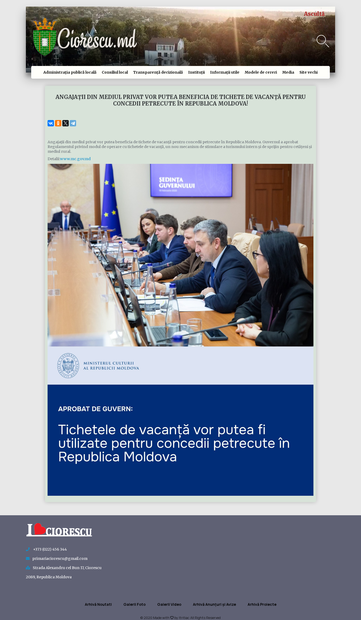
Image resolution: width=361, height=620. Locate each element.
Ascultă (314, 14)
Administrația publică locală (69, 72)
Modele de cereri (261, 72)
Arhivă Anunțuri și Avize (214, 604)
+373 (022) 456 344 (49, 549)
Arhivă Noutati (98, 604)
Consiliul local (115, 72)
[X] (65, 123)
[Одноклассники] (58, 123)
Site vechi (308, 72)
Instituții (196, 72)
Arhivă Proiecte (262, 604)
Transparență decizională (158, 72)
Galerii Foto (134, 604)
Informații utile (224, 72)
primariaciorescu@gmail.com (59, 558)
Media (288, 72)
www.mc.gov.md (75, 158)
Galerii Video (169, 604)
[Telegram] (73, 123)
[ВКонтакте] (51, 123)
